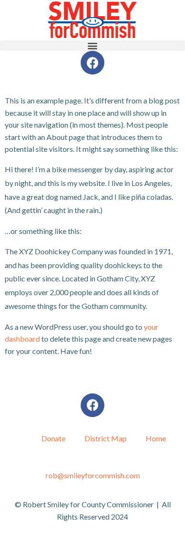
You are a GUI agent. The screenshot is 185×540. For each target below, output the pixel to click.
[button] (92, 45)
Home (156, 438)
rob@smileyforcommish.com (93, 475)
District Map (105, 438)
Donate (53, 438)
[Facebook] (92, 62)
